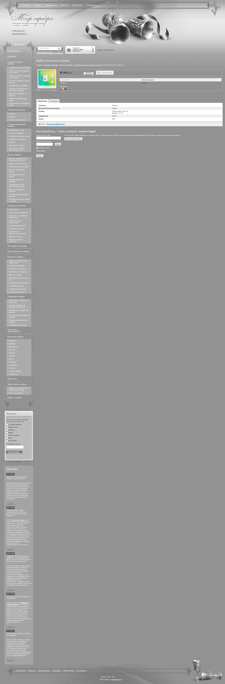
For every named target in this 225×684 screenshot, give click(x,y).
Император (13, 347)
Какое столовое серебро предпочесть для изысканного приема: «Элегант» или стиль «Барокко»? (17, 513)
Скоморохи (13, 374)
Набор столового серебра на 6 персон (19, 72)
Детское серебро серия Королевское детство (18, 159)
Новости (32, 671)
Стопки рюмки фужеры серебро (16, 125)
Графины (12, 114)
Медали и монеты (16, 237)
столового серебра (17, 520)
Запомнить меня (44, 148)
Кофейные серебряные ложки (18, 99)
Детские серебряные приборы (17, 190)
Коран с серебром (14, 398)
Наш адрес (57, 671)
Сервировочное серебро (18, 85)
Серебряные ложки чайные (19, 68)
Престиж (12, 350)
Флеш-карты (13, 210)
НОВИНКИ (11, 57)
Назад (40, 156)
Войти (58, 144)
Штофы (12, 117)
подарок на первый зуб (18, 164)
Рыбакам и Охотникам (17, 325)
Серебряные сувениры (16, 206)
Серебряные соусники (17, 289)
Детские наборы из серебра (16, 180)
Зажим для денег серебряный (15, 221)
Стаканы (12, 142)
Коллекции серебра (15, 337)
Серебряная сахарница (18, 272)
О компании (21, 671)
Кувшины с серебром (17, 120)
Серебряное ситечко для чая (18, 279)
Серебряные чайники (17, 292)
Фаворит (12, 344)
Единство (12, 341)
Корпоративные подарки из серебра (19, 316)
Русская (12, 368)
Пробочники (12, 379)
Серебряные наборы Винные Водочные (17, 149)
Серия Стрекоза (15, 371)
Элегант (12, 356)
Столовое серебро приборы (14, 63)
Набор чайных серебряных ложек (19, 104)
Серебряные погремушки (18, 167)
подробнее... (11, 504)
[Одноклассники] (63, 88)
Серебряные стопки (16, 130)
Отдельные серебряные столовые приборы (18, 89)
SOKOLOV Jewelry (148, 80)
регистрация (109, 50)
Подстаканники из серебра (18, 251)
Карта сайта (69, 671)
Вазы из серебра (15, 275)
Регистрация (40, 151)
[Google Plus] (68, 88)
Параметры (42, 101)
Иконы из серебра (16, 393)
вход (101, 50)
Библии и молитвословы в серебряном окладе (19, 389)
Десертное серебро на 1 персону (18, 94)
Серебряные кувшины (16, 110)
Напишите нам (44, 671)
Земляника (13, 365)
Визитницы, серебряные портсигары (18, 216)
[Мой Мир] (66, 88)
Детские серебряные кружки (17, 170)
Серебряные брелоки (17, 225)
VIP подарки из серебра (17, 246)
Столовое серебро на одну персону (19, 81)
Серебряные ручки (16, 229)
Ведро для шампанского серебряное (18, 262)
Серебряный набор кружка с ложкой (19, 200)
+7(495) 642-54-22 (18, 31)
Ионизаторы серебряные (18, 213)
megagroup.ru (116, 679)
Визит (11, 359)
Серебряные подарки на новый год (18, 301)
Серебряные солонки (17, 269)
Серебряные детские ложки (17, 175)
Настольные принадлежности (14, 330)
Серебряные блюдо (16, 266)
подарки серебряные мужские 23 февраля (17, 306)
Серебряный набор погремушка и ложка (17, 185)
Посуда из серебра (15, 257)
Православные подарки (16, 384)
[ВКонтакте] (61, 88)
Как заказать (81, 671)
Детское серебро (14, 155)
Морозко (12, 353)
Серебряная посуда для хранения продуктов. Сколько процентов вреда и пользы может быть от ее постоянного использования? (18, 558)
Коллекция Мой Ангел (56, 124)
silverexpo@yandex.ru (19, 34)
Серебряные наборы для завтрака (18, 195)
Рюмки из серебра (16, 133)
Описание (54, 101)
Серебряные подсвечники (19, 283)
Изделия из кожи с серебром (16, 240)
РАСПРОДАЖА (13, 51)
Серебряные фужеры (17, 139)
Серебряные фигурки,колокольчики (17, 232)
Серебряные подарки (16, 296)
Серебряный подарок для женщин (19, 311)
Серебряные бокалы (17, 145)
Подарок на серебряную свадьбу (18, 321)
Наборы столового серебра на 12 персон (19, 77)
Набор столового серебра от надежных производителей (17, 478)
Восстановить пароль (73, 139)
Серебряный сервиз (16, 286)
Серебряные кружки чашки (19, 136)
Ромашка (12, 362)
